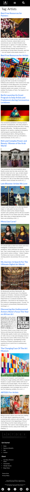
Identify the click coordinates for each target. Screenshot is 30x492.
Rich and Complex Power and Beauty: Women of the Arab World (14, 143)
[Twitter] (3, 489)
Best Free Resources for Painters (11, 14)
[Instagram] (15, 489)
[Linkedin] (27, 489)
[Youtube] (21, 489)
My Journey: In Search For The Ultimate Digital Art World (14, 263)
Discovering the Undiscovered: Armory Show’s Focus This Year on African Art (15, 311)
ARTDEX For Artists (9, 392)
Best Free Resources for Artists (14, 55)
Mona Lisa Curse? (8, 221)
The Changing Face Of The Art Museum (14, 349)
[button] (14, 3)
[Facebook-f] (9, 489)
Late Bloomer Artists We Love (14, 183)
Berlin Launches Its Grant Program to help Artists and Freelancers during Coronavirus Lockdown (15, 99)
